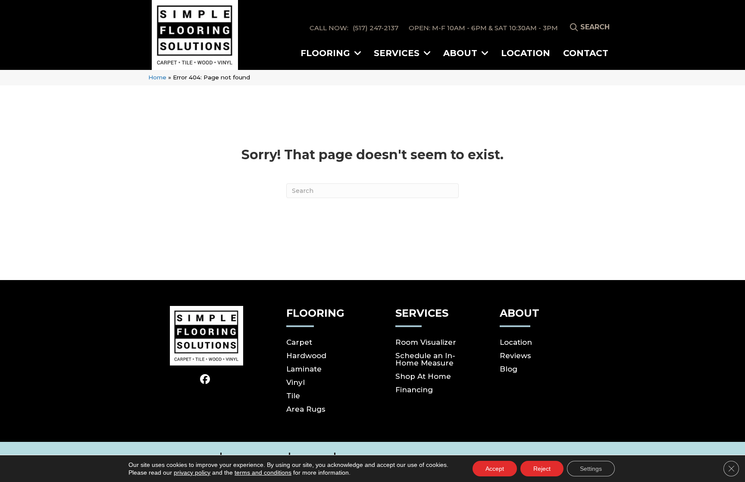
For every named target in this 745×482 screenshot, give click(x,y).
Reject (542, 468)
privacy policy (192, 472)
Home (157, 77)
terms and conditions (263, 472)
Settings (591, 468)
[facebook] (205, 379)
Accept (494, 468)
